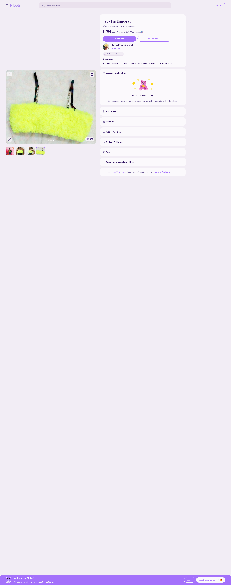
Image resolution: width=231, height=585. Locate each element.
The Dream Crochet (123, 45)
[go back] (9, 74)
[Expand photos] (9, 139)
